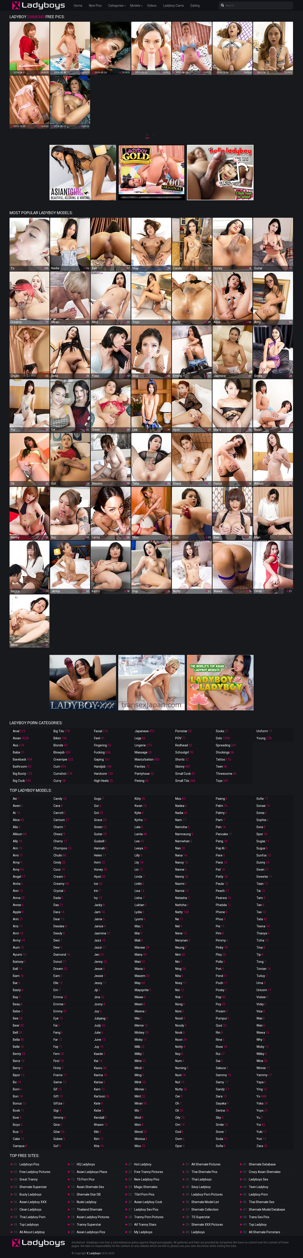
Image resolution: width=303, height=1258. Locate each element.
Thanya (263, 933)
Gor (97, 806)
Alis (16, 827)
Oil (179, 1110)
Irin (97, 891)
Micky (141, 1039)
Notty (180, 1046)
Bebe (18, 1011)
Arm (18, 933)
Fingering (102, 745)
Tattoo (223, 759)
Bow (17, 1117)
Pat (220, 869)
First (58, 1061)
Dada (58, 898)
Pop (221, 997)
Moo (140, 1146)
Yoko (262, 1103)
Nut (179, 1082)
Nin (178, 961)
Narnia (182, 891)
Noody (181, 1025)
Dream (60, 969)
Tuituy (262, 976)
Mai (138, 933)
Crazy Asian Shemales (265, 1172)
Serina (222, 1110)
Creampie (63, 759)
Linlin (139, 883)
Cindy (59, 862)
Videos (152, 5)
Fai (56, 1025)
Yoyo (262, 1110)
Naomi (181, 883)
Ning (180, 969)
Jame (99, 919)
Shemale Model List (205, 1202)
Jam (99, 912)
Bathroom (22, 766)
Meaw (140, 997)
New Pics (95, 5)
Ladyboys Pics (29, 1164)
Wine (262, 1061)
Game (59, 1082)
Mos (180, 798)
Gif (57, 1089)
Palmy (221, 813)
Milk (139, 1046)
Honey (100, 869)
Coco (59, 869)
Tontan (263, 969)
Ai (16, 813)
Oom (180, 1139)
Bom (17, 1089)
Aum (18, 947)
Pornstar (183, 731)
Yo (261, 1096)
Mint (140, 1096)
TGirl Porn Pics (144, 1194)
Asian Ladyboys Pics (91, 1232)
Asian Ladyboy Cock (148, 1202)
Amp (17, 862)
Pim (220, 933)
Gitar (58, 1132)
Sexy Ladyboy (201, 1187)
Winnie (263, 1068)
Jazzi (100, 947)
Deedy (59, 933)
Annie (18, 905)
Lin (139, 869)
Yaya (261, 1082)
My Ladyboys (143, 1232)
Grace (100, 820)
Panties (142, 766)
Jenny (100, 961)
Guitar (100, 834)
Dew (57, 947)
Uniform (264, 731)
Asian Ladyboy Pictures (93, 1217)
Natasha (182, 898)
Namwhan (183, 841)
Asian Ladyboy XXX (33, 1202)
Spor (261, 834)
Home (78, 5)
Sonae (263, 806)
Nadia (181, 813)
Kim (99, 1139)
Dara (58, 912)
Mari (140, 961)
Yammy (264, 1075)
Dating (195, 5)
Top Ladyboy (258, 1224)
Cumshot (62, 773)
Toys (222, 780)
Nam (180, 820)
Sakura (222, 1068)
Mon (139, 1124)
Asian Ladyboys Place (92, 1172)
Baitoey (19, 961)
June (99, 1039)
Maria (140, 969)
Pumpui (222, 1018)
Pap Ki (221, 848)
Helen (100, 855)
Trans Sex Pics (259, 1217)
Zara (261, 1146)
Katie (99, 1110)
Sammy (223, 1075)
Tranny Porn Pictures (148, 1217)
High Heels (103, 780)
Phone (221, 912)
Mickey (142, 1032)
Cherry (60, 841)
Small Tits (185, 780)
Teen (221, 766)
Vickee (262, 997)
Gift (58, 1096)
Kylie (139, 813)
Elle (58, 983)
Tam (260, 898)
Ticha (262, 940)
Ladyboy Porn (258, 1194)
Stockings (225, 752)
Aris (18, 926)
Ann (18, 891)
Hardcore (103, 773)
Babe (18, 752)
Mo (138, 1110)
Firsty (58, 1068)
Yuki (261, 1132)
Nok (179, 997)
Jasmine (102, 933)
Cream (59, 876)
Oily (180, 1117)
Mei (138, 1018)
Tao (261, 912)
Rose (221, 1046)
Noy (179, 1054)
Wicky (262, 1046)
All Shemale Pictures (205, 1164)
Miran (141, 1103)
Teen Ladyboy (258, 1187)
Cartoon (61, 820)
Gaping (102, 759)
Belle (18, 1046)
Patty (222, 876)
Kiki (97, 1132)
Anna (19, 898)
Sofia (221, 1146)
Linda (140, 876)
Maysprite (143, 990)
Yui (260, 1124)
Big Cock (22, 780)
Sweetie (264, 876)
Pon (220, 969)
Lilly (138, 855)
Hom (99, 862)
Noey (181, 983)
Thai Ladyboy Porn (32, 1217)
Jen (99, 954)
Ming (139, 1075)
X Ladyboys (94, 1253)
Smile (222, 1124)
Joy (98, 1011)
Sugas (263, 841)
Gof (57, 1146)
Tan (260, 905)
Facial (101, 731)
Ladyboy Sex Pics (146, 1209)
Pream (222, 1011)
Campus (20, 1146)
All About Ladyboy (32, 1232)
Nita (179, 976)
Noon (181, 1039)
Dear (58, 919)
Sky (219, 1117)
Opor (180, 1146)
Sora (261, 827)
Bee (18, 1018)
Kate (98, 1103)
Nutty (181, 1089)
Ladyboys (198, 1232)
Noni (179, 1011)
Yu (259, 1117)
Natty (182, 912)
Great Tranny (29, 1179)
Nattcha (182, 905)
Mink (140, 1082)
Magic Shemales (145, 1187)
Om (180, 1124)
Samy (222, 1082)
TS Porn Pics (85, 1179)
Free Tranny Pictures (148, 1172)
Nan (180, 848)
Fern (58, 1054)
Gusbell (100, 841)
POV (180, 738)
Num (179, 1061)
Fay (58, 1046)
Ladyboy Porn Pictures (207, 1194)
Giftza (59, 1103)
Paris (221, 862)
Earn (57, 976)
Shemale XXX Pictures (207, 1224)
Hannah (100, 848)
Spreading (226, 745)
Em (57, 990)
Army (19, 940)
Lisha (139, 898)
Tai (260, 891)
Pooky (221, 990)
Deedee (60, 926)
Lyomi (140, 919)
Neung (181, 947)
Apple (18, 912)
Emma (60, 997)
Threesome (226, 773)
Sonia (261, 813)
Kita (99, 1146)
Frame (60, 1075)
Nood (180, 1018)
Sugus (262, 848)
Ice (98, 883)
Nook (180, 1032)
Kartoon (101, 1096)
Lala (139, 827)
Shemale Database (262, 1164)
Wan (260, 1025)
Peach (222, 891)
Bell (17, 1032)
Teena (263, 926)
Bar (16, 983)
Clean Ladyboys (30, 1209)
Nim (180, 954)
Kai (98, 1061)
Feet (99, 738)
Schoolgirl (184, 752)
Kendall (100, 1117)
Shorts (182, 759)
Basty (18, 990)
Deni (57, 940)
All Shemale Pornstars (264, 1232)
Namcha (182, 827)
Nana (181, 855)
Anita (18, 883)
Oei (178, 1096)
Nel (178, 926)
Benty (19, 1054)
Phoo (221, 919)
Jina (99, 997)
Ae (16, 798)
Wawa (262, 1032)
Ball (17, 969)
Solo (223, 738)
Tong (261, 961)
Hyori (99, 876)
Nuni (180, 1075)
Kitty (140, 798)
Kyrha (141, 820)
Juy (98, 1046)
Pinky (222, 947)
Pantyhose (144, 773)
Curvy (59, 780)
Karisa (99, 1082)
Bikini (60, 738)
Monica (141, 1139)
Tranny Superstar (89, 1224)
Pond (221, 976)
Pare (220, 855)
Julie (98, 1032)
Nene (181, 933)
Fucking (102, 752)
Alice (18, 820)
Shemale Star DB (89, 1194)
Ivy (98, 898)
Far (57, 1039)
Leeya (141, 848)
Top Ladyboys (29, 1224)
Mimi (140, 1061)
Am (17, 848)
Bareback (22, 759)
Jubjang (101, 1018)
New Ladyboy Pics (146, 1179)
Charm (59, 827)
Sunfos (263, 855)
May (140, 983)
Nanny (181, 876)
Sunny (263, 862)
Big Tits (61, 731)
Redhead (183, 745)
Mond (141, 1132)
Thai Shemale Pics (204, 1172)
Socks (222, 731)
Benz (18, 1061)
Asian (21, 738)
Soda (221, 1139)
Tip (259, 954)
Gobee (59, 1139)
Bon (18, 1096)
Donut (59, 961)
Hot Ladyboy (143, 1164)
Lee (139, 841)
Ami (18, 855)
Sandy (222, 1089)
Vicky (261, 1004)
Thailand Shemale (89, 1209)
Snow (221, 1132)
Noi (179, 990)
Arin (18, 919)
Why (260, 1039)
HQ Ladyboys (86, 1164)
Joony (99, 1004)
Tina (260, 947)
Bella (18, 1039)
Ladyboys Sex (258, 1179)
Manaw (142, 947)
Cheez (59, 834)
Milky (139, 1054)
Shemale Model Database (267, 1209)
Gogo (99, 798)
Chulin (59, 855)
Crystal (59, 891)
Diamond (61, 954)
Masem (142, 976)
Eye (58, 1018)
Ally (17, 841)
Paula (222, 883)
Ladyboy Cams (173, 5)
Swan (262, 869)
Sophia (262, 820)
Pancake (224, 834)
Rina (220, 1039)
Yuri (261, 1139)
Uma (261, 983)
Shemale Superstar (33, 1187)
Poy (220, 1004)
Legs (140, 738)
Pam (220, 820)
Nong (180, 1004)
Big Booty (22, 773)
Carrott (59, 813)
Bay (17, 997)
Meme (141, 1025)
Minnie (140, 1089)
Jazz (99, 940)
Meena (141, 1011)
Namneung (184, 834)
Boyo (17, 1124)
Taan (262, 883)
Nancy (181, 862)
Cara (58, 806)
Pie (220, 926)
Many (141, 954)
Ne (179, 919)
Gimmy (59, 1117)
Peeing (142, 780)
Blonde (60, 745)
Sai (219, 1061)
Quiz (221, 1025)
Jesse (99, 969)
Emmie (59, 1004)
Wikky (261, 1054)
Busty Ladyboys (30, 1194)
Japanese (145, 731)
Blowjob (62, 752)
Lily (139, 862)
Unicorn (263, 990)
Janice (100, 926)
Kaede (99, 1054)
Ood (179, 1132)
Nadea (181, 806)
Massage (143, 752)
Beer (18, 1025)
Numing (182, 1068)
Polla (220, 961)
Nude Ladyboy (86, 1202)
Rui (220, 1054)
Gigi (57, 1110)
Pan (221, 827)
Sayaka (222, 1103)
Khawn (101, 1124)
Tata (261, 919)
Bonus (19, 1103)
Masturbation (147, 759)
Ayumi (19, 954)
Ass (18, 745)
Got (98, 813)
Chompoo (62, 848)
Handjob (103, 766)
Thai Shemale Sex (261, 1202)
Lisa (139, 891)
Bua (18, 1132)
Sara (221, 1096)
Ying (261, 1089)
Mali (139, 940)
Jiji (97, 990)
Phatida (223, 905)
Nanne (181, 869)
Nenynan (182, 940)
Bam (18, 976)
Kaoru (100, 1068)
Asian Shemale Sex (90, 1187)
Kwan (141, 806)
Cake (18, 1139)
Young (264, 738)
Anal (19, 731)
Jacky (99, 905)
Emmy (60, 1011)
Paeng (221, 798)
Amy (18, 869)
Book (18, 1110)
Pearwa (223, 898)
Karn (99, 1089)
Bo (17, 1082)
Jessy (100, 983)
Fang (58, 1032)
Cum (59, 766)
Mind (139, 1068)
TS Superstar (200, 1217)
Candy (60, 798)
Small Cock (185, 773)
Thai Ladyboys (201, 1179)
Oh (178, 1103)
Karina (100, 1075)
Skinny (183, 766)
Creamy (61, 883)
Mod (139, 1117)
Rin (219, 1032)
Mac (139, 926)
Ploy (221, 954)
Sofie (262, 798)
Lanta (141, 834)
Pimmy (222, 940)
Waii (260, 1018)
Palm (221, 806)
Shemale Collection (204, 1209)
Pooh (221, 983)
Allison (19, 834)
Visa (260, 1011)
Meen (140, 1004)
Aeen (18, 806)
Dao (58, 905)
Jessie (100, 976)
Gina (57, 1124)
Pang (221, 841)
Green (100, 827)
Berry (18, 1068)
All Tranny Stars (145, 1224)
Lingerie (143, 745)
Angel (19, 876)
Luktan (141, 905)
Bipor (18, 1075)
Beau (18, 1004)
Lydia (139, 912)
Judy (99, 1025)
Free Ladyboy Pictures (35, 1172)
